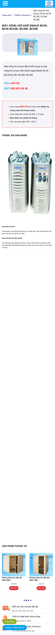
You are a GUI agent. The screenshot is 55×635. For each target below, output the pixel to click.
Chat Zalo (9, 621)
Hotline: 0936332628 (14, 627)
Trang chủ (6, 15)
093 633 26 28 (19, 88)
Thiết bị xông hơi (22, 15)
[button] (24, 600)
